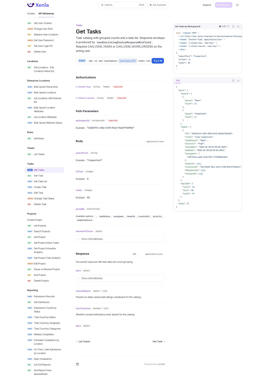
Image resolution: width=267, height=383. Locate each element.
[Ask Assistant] (238, 27)
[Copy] (148, 61)
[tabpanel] (208, 147)
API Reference (46, 13)
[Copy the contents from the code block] (233, 27)
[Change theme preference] (237, 4)
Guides (31, 13)
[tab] (178, 80)
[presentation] (47, 200)
